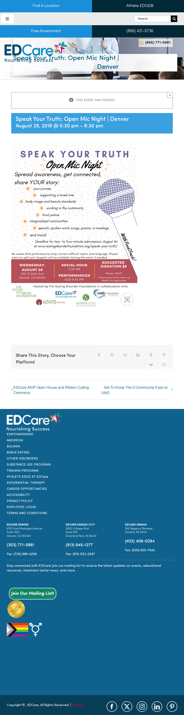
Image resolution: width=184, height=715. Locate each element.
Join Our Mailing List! (32, 593)
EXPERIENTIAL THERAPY (26, 483)
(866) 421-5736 (140, 31)
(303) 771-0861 (20, 545)
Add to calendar (33, 319)
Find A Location (46, 6)
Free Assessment (46, 31)
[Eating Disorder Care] (36, 43)
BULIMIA (13, 446)
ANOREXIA (15, 440)
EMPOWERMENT (20, 434)
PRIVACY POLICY (20, 501)
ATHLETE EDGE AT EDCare (27, 477)
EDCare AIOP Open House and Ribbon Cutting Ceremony (51, 390)
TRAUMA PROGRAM (23, 471)
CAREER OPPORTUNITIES (27, 489)
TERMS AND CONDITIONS (27, 513)
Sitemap (78, 705)
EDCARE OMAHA (136, 525)
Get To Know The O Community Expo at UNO (134, 390)
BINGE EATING (18, 452)
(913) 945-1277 (79, 545)
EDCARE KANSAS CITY (80, 525)
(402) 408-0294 (140, 541)
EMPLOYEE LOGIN (21, 507)
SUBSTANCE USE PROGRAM (29, 464)
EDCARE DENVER (17, 525)
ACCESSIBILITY (18, 495)
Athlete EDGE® (139, 6)
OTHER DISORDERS (22, 458)
